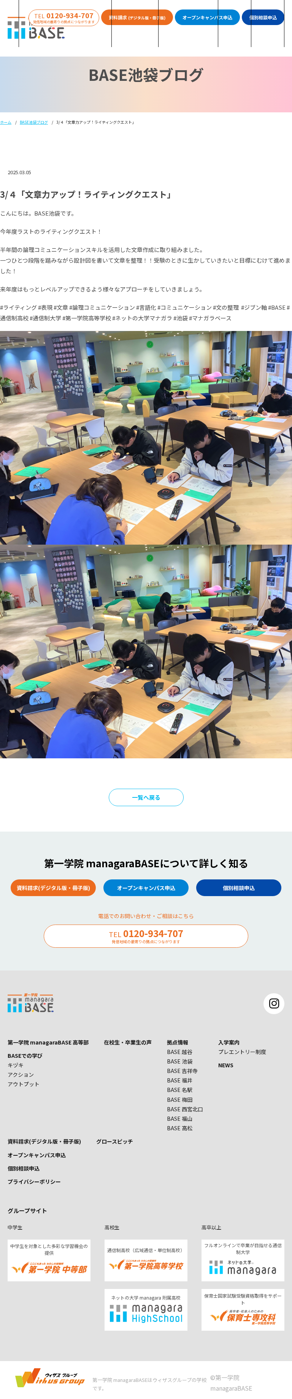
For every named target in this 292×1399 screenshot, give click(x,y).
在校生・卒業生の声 (128, 1042)
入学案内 (229, 1042)
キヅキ (16, 1065)
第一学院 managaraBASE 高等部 (48, 1042)
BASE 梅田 (179, 1099)
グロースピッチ (114, 1141)
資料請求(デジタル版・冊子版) (44, 1141)
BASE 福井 (179, 1080)
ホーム (5, 122)
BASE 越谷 (179, 1052)
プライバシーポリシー (34, 1181)
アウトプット (24, 1084)
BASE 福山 (179, 1118)
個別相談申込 (24, 1168)
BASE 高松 (179, 1128)
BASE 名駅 (179, 1089)
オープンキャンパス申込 (37, 1155)
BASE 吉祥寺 (182, 1070)
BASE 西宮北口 (185, 1109)
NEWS (225, 1065)
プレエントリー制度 (242, 1052)
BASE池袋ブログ (34, 122)
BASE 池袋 (179, 1061)
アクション (21, 1074)
